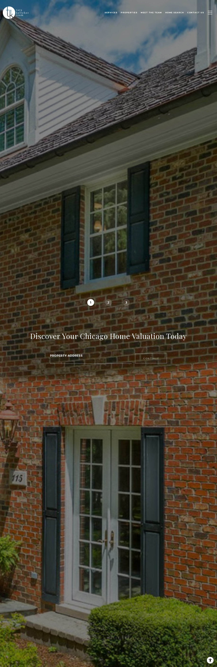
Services (111, 12)
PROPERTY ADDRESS (66, 355)
